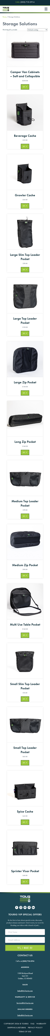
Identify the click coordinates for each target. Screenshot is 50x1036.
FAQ (32, 1024)
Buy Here (25, 87)
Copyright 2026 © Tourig (16, 1024)
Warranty (41, 1024)
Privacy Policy (35, 1027)
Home (4, 17)
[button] (25, 948)
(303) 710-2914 (25, 2)
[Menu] (45, 9)
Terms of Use (25, 1031)
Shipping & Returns (16, 1027)
